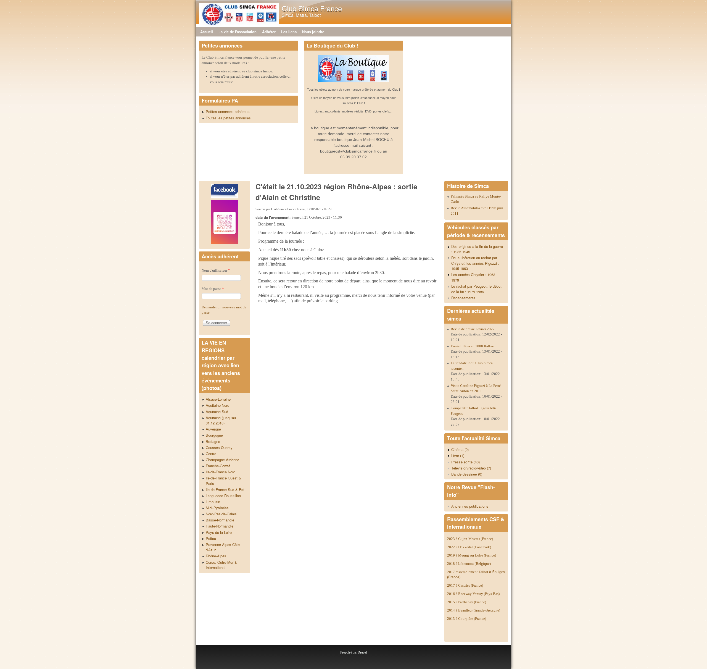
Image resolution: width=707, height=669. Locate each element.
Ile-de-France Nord (220, 471)
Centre (211, 453)
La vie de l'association (237, 31)
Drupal (362, 652)
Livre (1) (457, 455)
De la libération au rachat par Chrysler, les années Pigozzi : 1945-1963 (475, 263)
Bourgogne (214, 435)
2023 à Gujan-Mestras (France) (470, 539)
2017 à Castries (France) (465, 585)
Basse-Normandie (220, 520)
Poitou (211, 538)
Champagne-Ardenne (222, 459)
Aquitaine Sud (217, 411)
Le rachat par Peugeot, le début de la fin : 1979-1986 (476, 289)
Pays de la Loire (219, 532)
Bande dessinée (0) (466, 474)
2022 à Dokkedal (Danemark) (469, 547)
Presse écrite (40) (465, 462)
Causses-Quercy (219, 447)
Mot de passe (213, 289)
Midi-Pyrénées (217, 507)
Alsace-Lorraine (218, 399)
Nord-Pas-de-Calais (221, 513)
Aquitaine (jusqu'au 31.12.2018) (221, 420)
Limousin (213, 501)
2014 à (473, 610)
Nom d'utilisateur (216, 270)
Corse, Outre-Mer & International (221, 565)
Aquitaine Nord (217, 405)
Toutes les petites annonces (228, 117)
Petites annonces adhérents (228, 111)
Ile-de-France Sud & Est (225, 489)
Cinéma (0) (460, 449)
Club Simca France (312, 8)
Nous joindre (313, 31)
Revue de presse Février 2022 (473, 329)
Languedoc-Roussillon (223, 495)
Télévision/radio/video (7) (471, 468)
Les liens (289, 31)
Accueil (206, 31)
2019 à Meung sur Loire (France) (471, 555)
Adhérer (269, 31)
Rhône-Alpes (216, 555)
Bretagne (213, 441)
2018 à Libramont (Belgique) (469, 564)
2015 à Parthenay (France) (466, 602)
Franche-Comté (218, 465)
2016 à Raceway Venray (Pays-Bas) (473, 594)
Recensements (463, 297)
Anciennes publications (469, 506)
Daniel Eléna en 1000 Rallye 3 (474, 346)
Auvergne (213, 429)
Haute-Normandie (219, 526)
